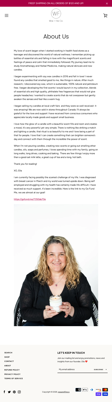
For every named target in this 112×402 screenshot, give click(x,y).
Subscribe (99, 369)
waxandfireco (63, 392)
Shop (7, 357)
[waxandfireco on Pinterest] (14, 391)
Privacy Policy (12, 374)
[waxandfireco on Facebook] (4, 391)
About (7, 366)
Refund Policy (12, 370)
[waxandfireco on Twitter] (9, 391)
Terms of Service (13, 378)
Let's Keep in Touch (71, 352)
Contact (9, 361)
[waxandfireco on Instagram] (19, 391)
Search (8, 353)
